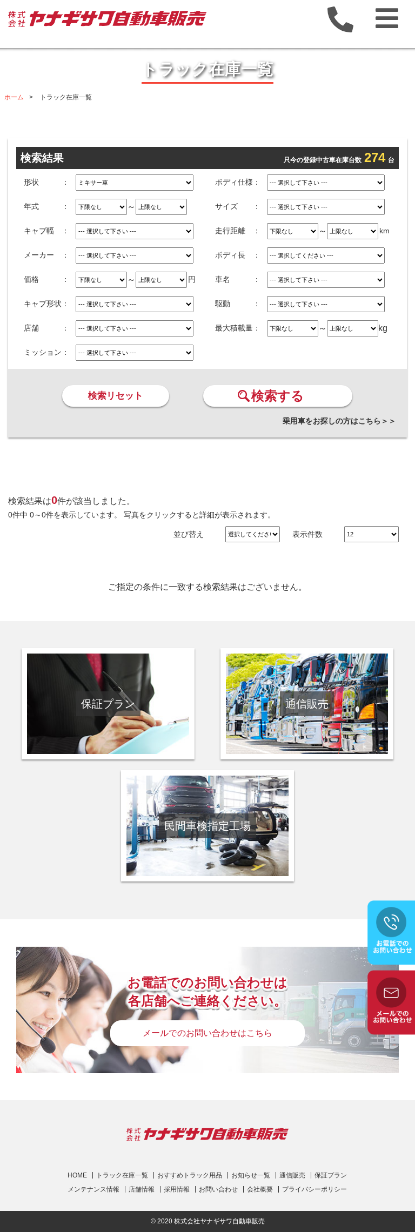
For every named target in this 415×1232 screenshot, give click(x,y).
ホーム (14, 97)
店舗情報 (142, 1189)
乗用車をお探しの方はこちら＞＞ (339, 420)
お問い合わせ (218, 1189)
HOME (77, 1175)
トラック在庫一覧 (122, 1175)
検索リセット (115, 396)
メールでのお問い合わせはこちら (207, 1033)
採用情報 (177, 1189)
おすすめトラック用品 (189, 1175)
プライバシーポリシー (314, 1189)
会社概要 (260, 1189)
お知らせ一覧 (250, 1175)
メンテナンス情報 (93, 1189)
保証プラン (330, 1175)
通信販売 (292, 1175)
